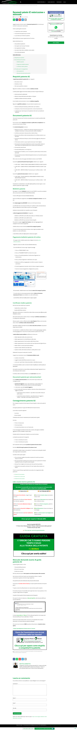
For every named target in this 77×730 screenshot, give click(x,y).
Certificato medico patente (22, 66)
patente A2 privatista (29, 651)
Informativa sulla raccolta (28, 728)
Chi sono (48, 725)
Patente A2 (24, 652)
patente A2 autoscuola (20, 651)
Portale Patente (15, 5)
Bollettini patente (20, 61)
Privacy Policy (58, 725)
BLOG (65, 2)
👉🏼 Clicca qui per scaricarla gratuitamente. (34, 530)
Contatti (52, 725)
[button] (21, 2)
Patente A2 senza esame (20, 478)
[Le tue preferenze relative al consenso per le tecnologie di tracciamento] (75, 728)
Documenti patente (18, 652)
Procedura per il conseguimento (21, 69)
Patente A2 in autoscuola (20, 476)
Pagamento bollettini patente (23, 64)
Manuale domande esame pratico (23, 73)
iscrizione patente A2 (38, 651)
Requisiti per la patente (19, 57)
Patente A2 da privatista (19, 474)
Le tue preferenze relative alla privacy (43, 728)
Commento (15, 683)
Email (14, 703)
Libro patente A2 (20, 71)
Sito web (14, 708)
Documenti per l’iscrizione (20, 59)
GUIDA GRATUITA (51, 2)
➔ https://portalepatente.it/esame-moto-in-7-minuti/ (24, 628)
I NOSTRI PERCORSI (41, 2)
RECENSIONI (59, 2)
